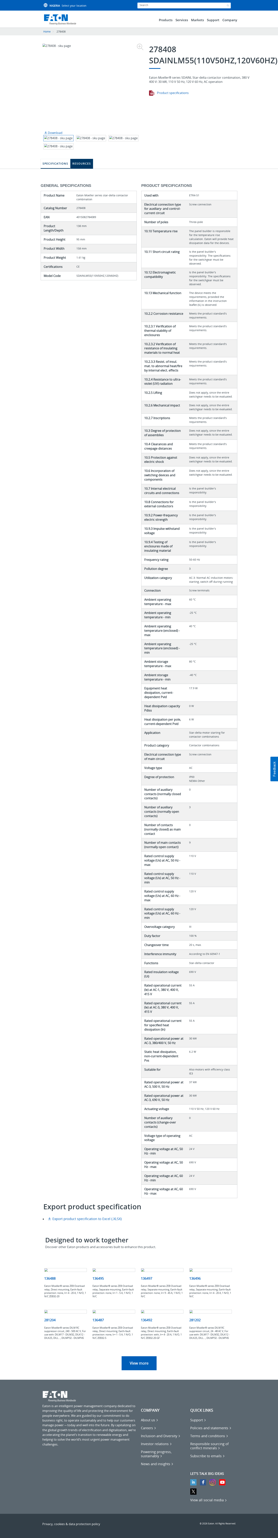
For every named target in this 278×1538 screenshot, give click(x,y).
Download (54, 133)
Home (47, 31)
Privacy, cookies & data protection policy (71, 1524)
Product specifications (172, 93)
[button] (274, 769)
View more (139, 1363)
